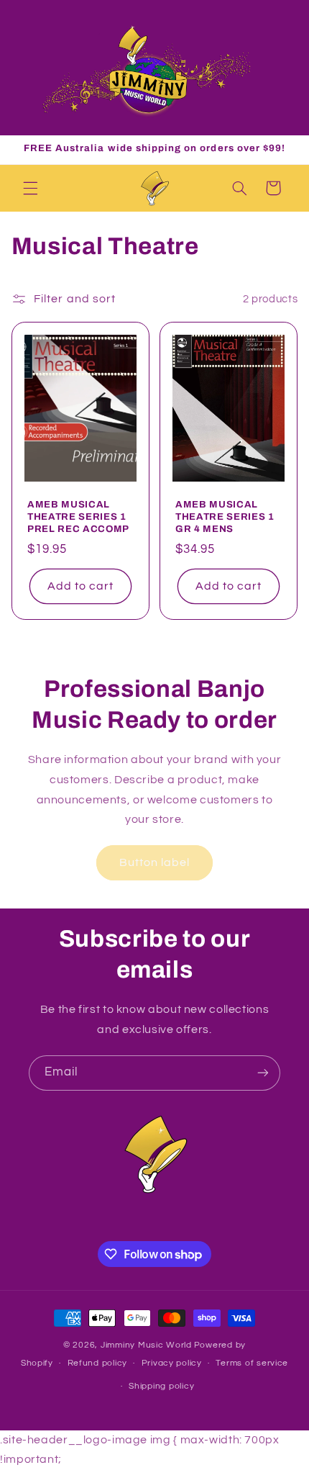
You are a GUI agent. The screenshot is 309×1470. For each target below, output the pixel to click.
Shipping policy (161, 1386)
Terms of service (252, 1363)
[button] (30, 187)
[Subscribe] (263, 1073)
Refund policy (98, 1363)
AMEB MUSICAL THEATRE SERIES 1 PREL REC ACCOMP (78, 516)
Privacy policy (172, 1363)
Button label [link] (154, 862)
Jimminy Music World (146, 1345)
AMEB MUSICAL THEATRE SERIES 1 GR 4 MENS (225, 516)
